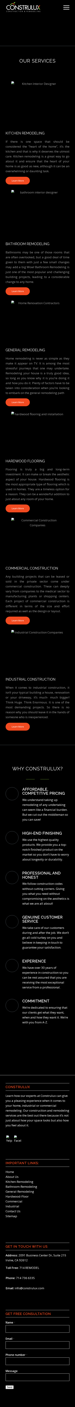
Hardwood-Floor (17, 1196)
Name (10, 1322)
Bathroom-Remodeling (21, 1187)
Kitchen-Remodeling (19, 1182)
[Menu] (64, 7)
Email (10, 1339)
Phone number (16, 1355)
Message (12, 1371)
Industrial (12, 1206)
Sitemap (11, 1216)
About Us (12, 1177)
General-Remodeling (20, 1191)
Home (10, 1172)
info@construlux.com (29, 1288)
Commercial (14, 1201)
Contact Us (13, 1211)
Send (9, 1387)
